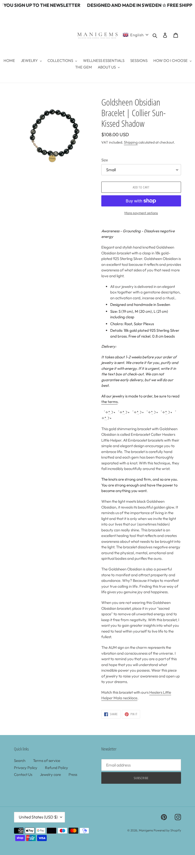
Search (19, 760)
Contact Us (23, 774)
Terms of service (46, 760)
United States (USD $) (38, 816)
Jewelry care (50, 774)
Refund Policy (56, 767)
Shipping (131, 142)
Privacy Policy (25, 767)
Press (73, 774)
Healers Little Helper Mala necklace (136, 695)
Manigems (146, 830)
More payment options (141, 213)
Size (104, 160)
